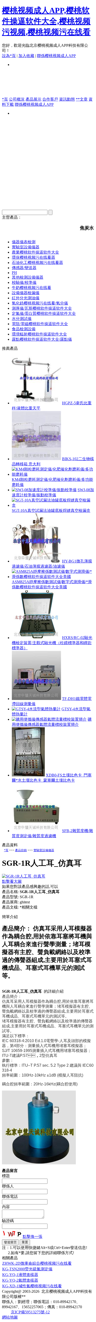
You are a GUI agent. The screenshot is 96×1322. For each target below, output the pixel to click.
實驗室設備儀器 (25, 247)
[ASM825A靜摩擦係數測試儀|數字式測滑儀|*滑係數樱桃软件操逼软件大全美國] (53, 577)
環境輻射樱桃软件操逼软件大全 (39, 334)
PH (14, 273)
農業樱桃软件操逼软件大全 (35, 252)
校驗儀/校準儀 (24, 282)
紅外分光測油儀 (25, 298)
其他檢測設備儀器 (27, 277)
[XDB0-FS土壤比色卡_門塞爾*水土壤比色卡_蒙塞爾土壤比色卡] (28, 775)
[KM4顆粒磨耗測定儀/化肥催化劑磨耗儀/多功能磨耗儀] (53, 474)
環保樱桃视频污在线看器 (33, 257)
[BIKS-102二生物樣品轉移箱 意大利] (36, 459)
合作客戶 (50, 99)
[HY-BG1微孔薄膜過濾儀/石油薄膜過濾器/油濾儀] (36, 561)
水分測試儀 (22, 319)
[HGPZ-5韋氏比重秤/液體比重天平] (36, 403)
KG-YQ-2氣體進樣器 (20, 1280)
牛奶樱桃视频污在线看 (31, 288)
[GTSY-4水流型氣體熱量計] (36, 709)
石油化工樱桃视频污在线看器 (37, 262)
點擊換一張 (32, 1236)
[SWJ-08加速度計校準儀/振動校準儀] (44, 490)
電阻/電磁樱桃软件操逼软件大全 (40, 324)
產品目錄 (21, 850)
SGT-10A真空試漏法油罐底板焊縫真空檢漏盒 (51, 510)
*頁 (5, 99)
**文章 (82, 99)
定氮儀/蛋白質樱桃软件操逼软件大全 (44, 313)
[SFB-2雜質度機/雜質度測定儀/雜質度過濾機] (36, 831)
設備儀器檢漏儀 (25, 293)
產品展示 (33, 99)
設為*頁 (9, 56)
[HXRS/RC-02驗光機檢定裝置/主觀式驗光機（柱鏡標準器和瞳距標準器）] (36, 638)
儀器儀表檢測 (23, 242)
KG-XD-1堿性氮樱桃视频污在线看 (32, 1286)
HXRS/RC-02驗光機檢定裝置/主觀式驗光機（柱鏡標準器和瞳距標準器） (52, 643)
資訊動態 (67, 99)
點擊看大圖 (12, 881)
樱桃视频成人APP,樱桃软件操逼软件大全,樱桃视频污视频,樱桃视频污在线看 (46, 21)
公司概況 (17, 99)
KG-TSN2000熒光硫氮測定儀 (27, 1269)
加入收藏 (26, 56)
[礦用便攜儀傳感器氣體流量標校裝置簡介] (49, 719)
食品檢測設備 (23, 329)
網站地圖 (10, 1317)
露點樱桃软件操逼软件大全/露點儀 (42, 339)
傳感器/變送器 (24, 268)
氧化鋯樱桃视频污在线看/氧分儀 (40, 303)
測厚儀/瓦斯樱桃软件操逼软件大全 (42, 308)
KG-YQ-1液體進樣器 (20, 1275)
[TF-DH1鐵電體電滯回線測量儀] (36, 699)
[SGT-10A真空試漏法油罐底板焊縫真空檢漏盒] (53, 505)
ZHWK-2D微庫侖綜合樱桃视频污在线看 (37, 1263)
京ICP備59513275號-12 (30, 1312)
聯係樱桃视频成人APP (56, 56)
